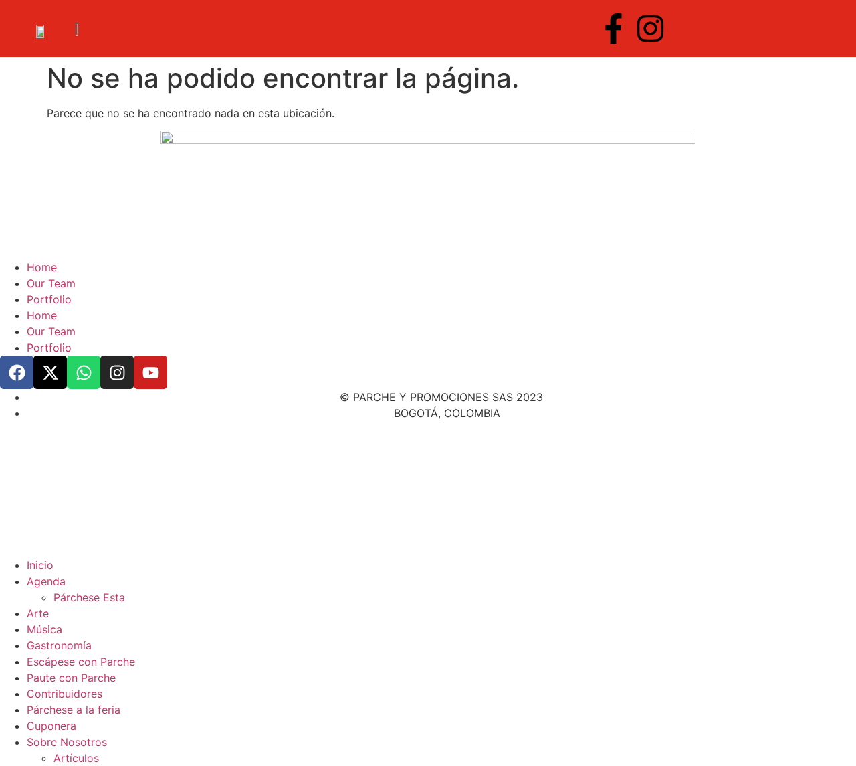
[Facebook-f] (614, 28)
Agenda (46, 581)
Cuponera (51, 726)
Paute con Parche (71, 677)
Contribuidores (64, 693)
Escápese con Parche (81, 661)
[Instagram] (650, 28)
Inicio (40, 565)
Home (42, 267)
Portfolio (49, 299)
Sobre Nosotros (67, 742)
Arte (38, 613)
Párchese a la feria (73, 709)
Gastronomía (59, 645)
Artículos (76, 758)
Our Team (51, 283)
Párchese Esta (89, 597)
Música (44, 629)
